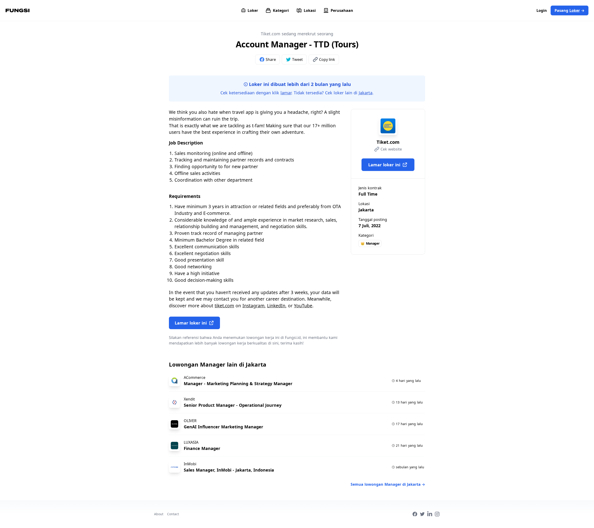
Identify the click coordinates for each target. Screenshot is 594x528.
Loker (253, 10)
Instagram (253, 305)
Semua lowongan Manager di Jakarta (388, 484)
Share (271, 59)
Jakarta (365, 92)
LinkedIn (276, 305)
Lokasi (310, 10)
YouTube (303, 305)
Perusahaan (342, 10)
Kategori (281, 10)
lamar (286, 92)
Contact (173, 514)
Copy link (327, 59)
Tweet (297, 59)
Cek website (391, 149)
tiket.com (224, 305)
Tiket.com (388, 142)
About (158, 514)
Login (541, 10)
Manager (370, 243)
